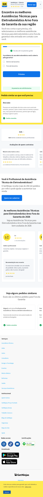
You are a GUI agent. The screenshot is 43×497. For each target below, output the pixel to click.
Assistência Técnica (7, 343)
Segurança (5, 423)
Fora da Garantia (12, 66)
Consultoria (5, 358)
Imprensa (21, 480)
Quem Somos (6, 398)
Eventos (4, 368)
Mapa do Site (5, 428)
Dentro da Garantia (12, 62)
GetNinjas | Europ (7, 408)
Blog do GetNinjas (7, 418)
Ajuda (3, 433)
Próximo (21, 74)
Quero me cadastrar (12, 198)
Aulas (3, 348)
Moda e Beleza (6, 373)
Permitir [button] (7, 492)
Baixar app (32, 5)
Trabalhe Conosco (7, 413)
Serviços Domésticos (8, 388)
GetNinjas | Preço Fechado (9, 403)
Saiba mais (28, 487)
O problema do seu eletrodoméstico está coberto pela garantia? (20, 56)
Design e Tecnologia (8, 363)
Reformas (5, 378)
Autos (3, 353)
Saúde (3, 383)
